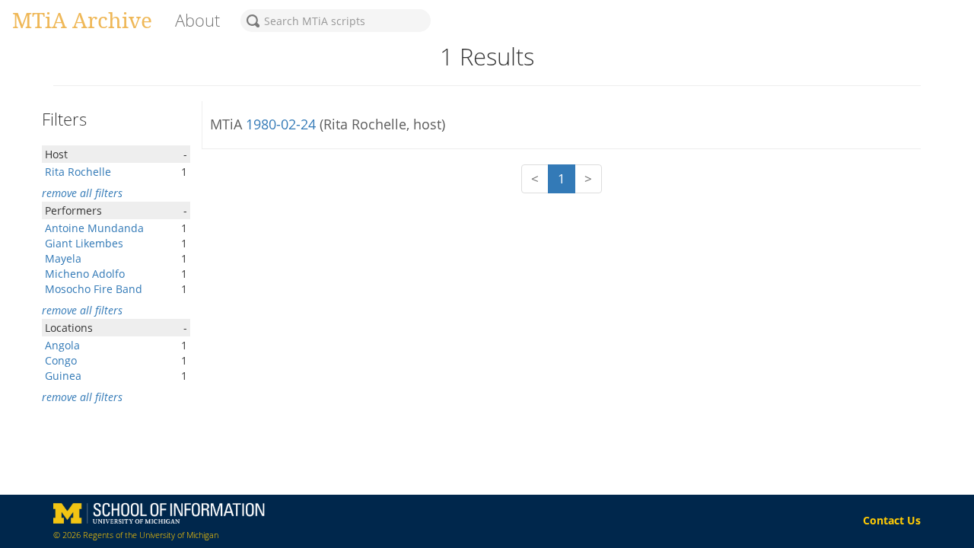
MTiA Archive (82, 19)
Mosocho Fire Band (93, 289)
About (197, 20)
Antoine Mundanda (94, 228)
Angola (62, 345)
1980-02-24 (283, 124)
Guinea (63, 375)
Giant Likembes (84, 243)
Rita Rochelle (78, 171)
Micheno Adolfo (85, 273)
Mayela (63, 258)
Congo (61, 360)
